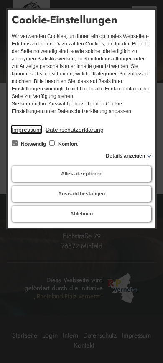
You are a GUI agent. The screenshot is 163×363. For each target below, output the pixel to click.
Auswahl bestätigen (81, 194)
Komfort (67, 144)
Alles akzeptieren (81, 174)
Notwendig (33, 144)
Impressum (26, 129)
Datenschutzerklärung (75, 129)
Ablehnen (81, 214)
